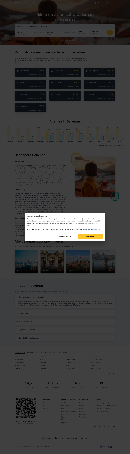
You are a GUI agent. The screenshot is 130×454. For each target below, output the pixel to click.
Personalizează (63, 236)
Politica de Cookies (94, 229)
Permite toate (90, 236)
